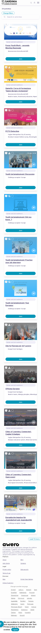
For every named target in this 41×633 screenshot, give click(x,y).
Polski (20, 612)
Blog (22, 560)
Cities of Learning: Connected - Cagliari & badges (18, 433)
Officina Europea (12, 389)
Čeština (13, 612)
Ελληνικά (21, 598)
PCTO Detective (12, 131)
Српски (33, 607)
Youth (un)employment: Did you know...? (18, 218)
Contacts (23, 563)
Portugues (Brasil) (16, 607)
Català (32, 610)
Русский (31, 592)
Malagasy (14, 615)
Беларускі (24, 610)
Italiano (33, 595)
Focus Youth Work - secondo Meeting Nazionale (17, 46)
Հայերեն (14, 601)
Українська (24, 595)
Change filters (8, 13)
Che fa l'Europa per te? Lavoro (18, 346)
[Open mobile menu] (38, 3)
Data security (25, 569)
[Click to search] (31, 2)
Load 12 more (35, 539)
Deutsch (28, 590)
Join (20, 59)
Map (4, 579)
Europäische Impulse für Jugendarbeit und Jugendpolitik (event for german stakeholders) (19, 518)
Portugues (30, 604)
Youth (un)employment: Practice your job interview (19, 261)
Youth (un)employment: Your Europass (17, 304)
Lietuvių (21, 590)
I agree (15, 630)
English (13, 590)
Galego (13, 598)
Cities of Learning (8, 583)
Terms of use (6, 573)
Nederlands (22, 592)
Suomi (22, 604)
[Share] (33, 36)
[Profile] (34, 2)
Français (30, 601)
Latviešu (29, 598)
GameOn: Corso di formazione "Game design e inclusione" (18, 89)
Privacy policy (7, 569)
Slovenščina (14, 595)
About (4, 560)
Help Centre (6, 563)
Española (14, 592)
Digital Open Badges (27, 579)
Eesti (35, 590)
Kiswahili (28, 612)
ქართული (14, 604)
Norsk (27, 607)
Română (22, 601)
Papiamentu (14, 610)
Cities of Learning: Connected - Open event (18, 476)
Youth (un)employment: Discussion (20, 174)
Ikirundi (22, 615)
